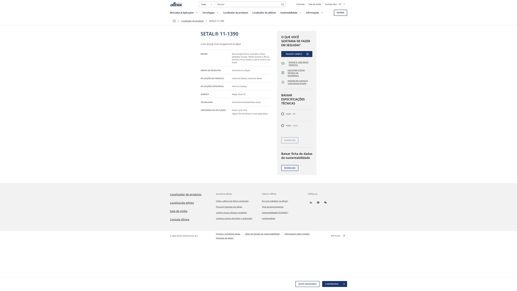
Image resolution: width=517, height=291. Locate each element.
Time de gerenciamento (273, 207)
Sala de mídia (315, 4)
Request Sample (294, 54)
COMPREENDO (331, 284)
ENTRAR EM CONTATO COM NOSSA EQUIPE (298, 82)
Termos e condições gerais (228, 234)
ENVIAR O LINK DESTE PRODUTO (298, 63)
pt (340, 4)
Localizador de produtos (192, 21)
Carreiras (300, 4)
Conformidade (268, 218)
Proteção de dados (224, 238)
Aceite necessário (307, 284)
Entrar (340, 12)
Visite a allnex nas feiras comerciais (232, 201)
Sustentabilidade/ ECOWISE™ (275, 212)
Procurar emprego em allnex (229, 207)
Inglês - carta (292, 125)
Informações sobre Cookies (297, 234)
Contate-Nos (331, 4)
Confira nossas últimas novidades (231, 212)
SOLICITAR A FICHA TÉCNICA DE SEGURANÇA (296, 73)
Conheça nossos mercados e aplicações (234, 218)
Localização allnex (182, 203)
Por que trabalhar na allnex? (275, 201)
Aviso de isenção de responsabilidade (262, 234)
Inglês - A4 (290, 113)
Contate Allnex (179, 219)
